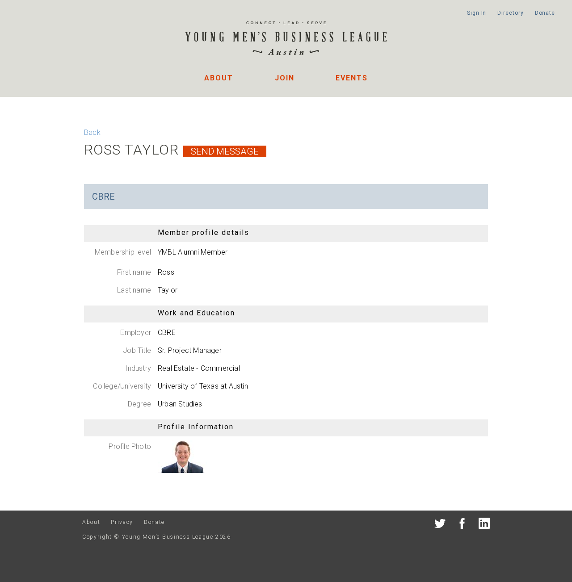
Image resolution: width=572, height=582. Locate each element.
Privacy (122, 522)
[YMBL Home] (286, 39)
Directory (510, 13)
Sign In (476, 13)
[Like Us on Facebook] (462, 525)
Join (284, 78)
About (218, 78)
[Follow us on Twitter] (440, 525)
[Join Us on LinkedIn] (484, 525)
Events (352, 78)
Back (92, 132)
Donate (545, 13)
